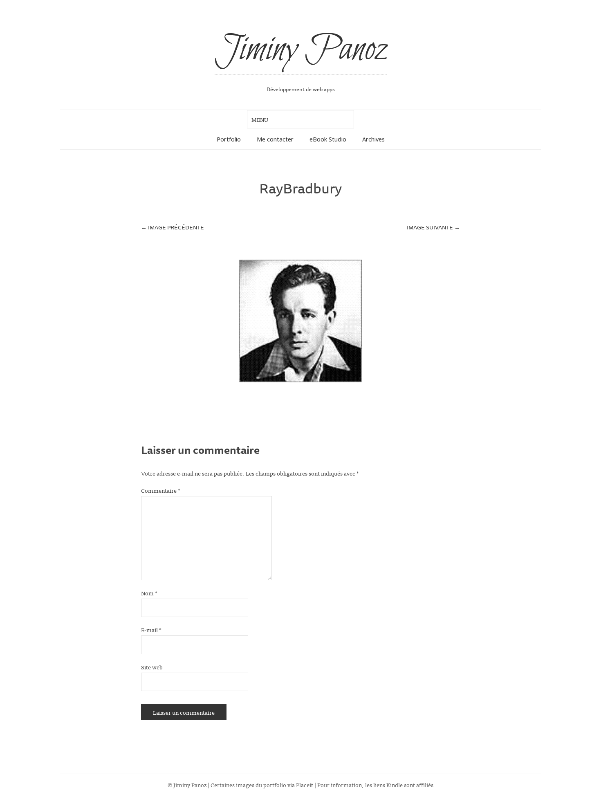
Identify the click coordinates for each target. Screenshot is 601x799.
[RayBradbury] (300, 321)
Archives (373, 139)
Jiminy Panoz (301, 49)
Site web (152, 666)
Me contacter (275, 139)
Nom (149, 592)
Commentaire (160, 490)
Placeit (304, 784)
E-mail (151, 629)
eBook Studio (327, 139)
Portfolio (229, 139)
